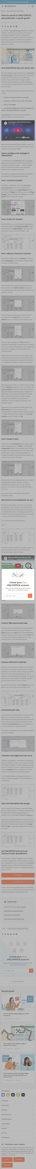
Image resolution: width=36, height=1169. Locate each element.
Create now (30, 596)
